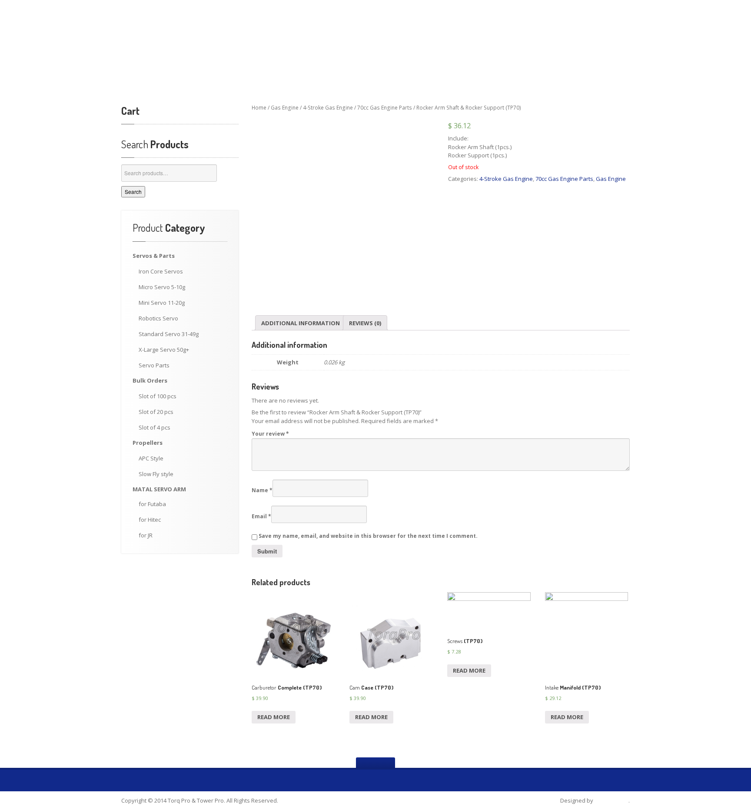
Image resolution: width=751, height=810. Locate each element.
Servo (158, 318)
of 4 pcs (154, 427)
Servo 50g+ (164, 349)
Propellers (148, 443)
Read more (273, 717)
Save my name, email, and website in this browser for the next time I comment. (368, 536)
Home (259, 107)
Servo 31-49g (169, 334)
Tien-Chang (611, 800)
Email (261, 516)
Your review (270, 433)
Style (151, 458)
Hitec (150, 519)
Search (133, 191)
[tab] (300, 322)
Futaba (152, 504)
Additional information (300, 323)
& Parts (154, 256)
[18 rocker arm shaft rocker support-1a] (342, 208)
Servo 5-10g (162, 287)
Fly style (156, 474)
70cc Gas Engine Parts (384, 107)
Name (262, 490)
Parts (154, 365)
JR (146, 535)
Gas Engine (285, 107)
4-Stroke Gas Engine (328, 107)
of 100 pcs (157, 396)
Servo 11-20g (162, 303)
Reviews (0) (365, 323)
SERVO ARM (159, 489)
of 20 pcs (156, 412)
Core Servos (161, 271)
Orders (150, 380)
